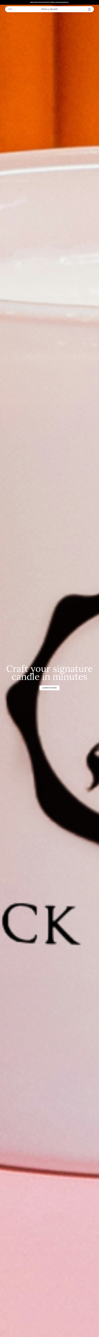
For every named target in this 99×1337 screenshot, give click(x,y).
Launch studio (49, 688)
